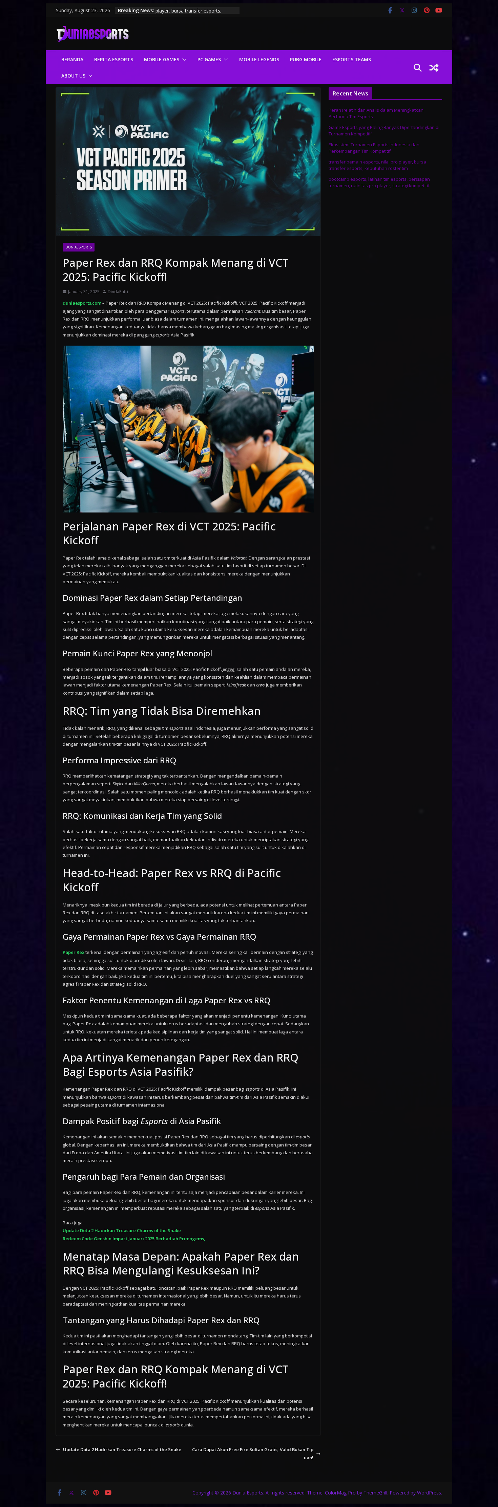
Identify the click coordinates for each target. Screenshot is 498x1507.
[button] (183, 59)
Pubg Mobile (305, 59)
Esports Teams (351, 59)
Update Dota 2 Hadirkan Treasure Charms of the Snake (122, 1230)
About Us (73, 75)
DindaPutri (118, 291)
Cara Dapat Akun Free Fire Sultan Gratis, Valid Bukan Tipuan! (252, 1453)
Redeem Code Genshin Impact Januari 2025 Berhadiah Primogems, (134, 1239)
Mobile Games (161, 59)
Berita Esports (113, 59)
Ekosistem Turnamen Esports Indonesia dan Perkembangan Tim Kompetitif (374, 147)
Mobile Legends (259, 59)
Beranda (72, 59)
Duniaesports (78, 247)
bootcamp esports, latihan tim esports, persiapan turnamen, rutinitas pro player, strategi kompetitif (379, 182)
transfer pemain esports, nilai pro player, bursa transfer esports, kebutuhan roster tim (377, 165)
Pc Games (209, 59)
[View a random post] (434, 68)
